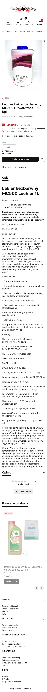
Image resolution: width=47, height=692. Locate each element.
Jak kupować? (8, 665)
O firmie (5, 679)
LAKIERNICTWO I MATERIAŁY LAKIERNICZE (29, 31)
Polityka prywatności (11, 660)
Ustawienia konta (9, 627)
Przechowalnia (8, 630)
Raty (4, 614)
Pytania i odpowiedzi (11, 609)
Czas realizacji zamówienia (13, 646)
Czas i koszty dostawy (11, 644)
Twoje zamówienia (10, 625)
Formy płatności (9, 641)
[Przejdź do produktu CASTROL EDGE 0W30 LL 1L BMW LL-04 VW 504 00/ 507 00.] (23, 537)
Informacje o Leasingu (11, 657)
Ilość (4, 143)
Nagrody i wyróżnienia (11, 682)
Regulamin (6, 611)
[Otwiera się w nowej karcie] (21, 18)
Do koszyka (11, 581)
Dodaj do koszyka (20, 159)
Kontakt (5, 676)
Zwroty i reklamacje (10, 606)
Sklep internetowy (20, 689)
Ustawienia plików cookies (13, 663)
